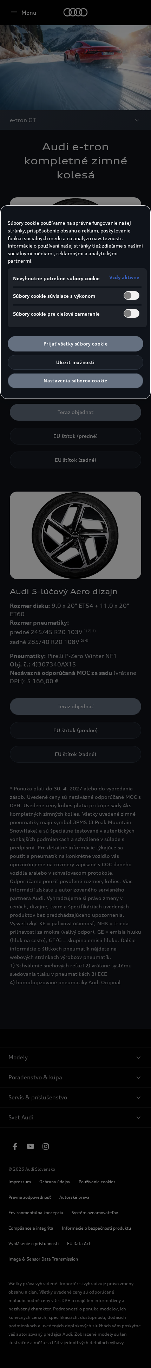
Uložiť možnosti (75, 362)
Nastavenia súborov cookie (75, 380)
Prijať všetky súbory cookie (76, 344)
